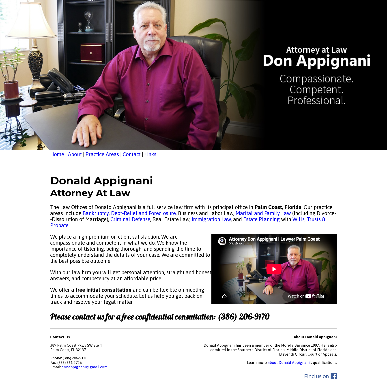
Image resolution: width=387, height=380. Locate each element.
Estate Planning (261, 219)
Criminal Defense (129, 219)
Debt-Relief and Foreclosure (143, 213)
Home (57, 154)
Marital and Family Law (263, 213)
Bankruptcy (96, 213)
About (75, 154)
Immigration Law (211, 219)
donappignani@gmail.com (85, 367)
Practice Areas (102, 154)
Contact (132, 154)
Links (150, 154)
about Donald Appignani (289, 362)
